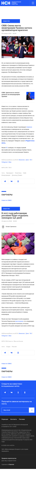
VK (31, 160)
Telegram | (5, 162)
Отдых (8, 346)
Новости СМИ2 (7, 200)
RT (7, 147)
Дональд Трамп (17, 175)
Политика (18, 173)
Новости (22, 160)
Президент (9, 173)
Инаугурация (6, 175)
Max (10, 162)
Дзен (27, 160)
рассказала (19, 321)
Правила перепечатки (9, 458)
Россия (14, 346)
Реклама (22, 419)
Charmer (11, 464)
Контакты (13, 419)
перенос (29, 127)
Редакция (5, 419)
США (24, 173)
